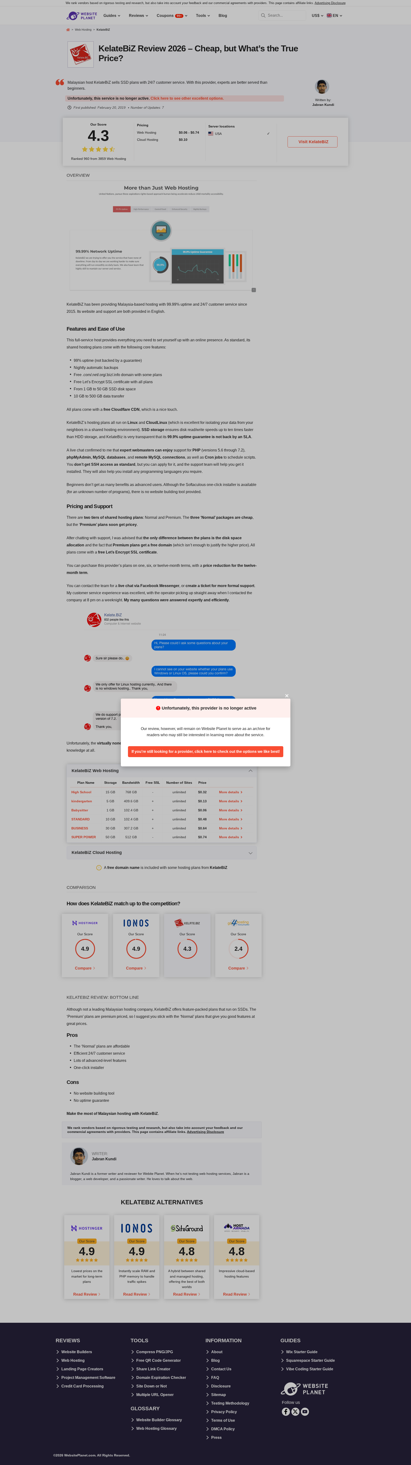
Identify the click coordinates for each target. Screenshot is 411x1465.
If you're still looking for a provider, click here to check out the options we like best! (206, 752)
